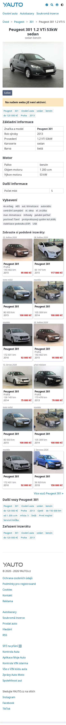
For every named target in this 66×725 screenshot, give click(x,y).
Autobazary (27, 13)
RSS (5, 635)
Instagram (9, 697)
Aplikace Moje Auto (14, 657)
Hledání (7, 629)
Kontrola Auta (11, 651)
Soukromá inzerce (48, 13)
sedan (40, 110)
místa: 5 (24, 515)
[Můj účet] (57, 4)
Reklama (8, 601)
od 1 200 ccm (10, 515)
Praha (24, 115)
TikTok (6, 708)
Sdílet (7, 93)
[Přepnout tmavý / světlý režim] (62, 4)
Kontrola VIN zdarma (15, 663)
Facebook (8, 703)
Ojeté (40, 510)
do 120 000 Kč (11, 115)
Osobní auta (10, 13)
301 (31, 22)
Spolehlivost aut (12, 680)
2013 (32, 115)
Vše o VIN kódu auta (15, 669)
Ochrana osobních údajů (18, 578)
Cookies (7, 589)
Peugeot (19, 22)
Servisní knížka (11, 520)
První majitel (45, 515)
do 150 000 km (53, 510)
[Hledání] (51, 4)
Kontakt (7, 595)
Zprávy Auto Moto (13, 675)
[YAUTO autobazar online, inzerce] (12, 4)
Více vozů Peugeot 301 (48, 493)
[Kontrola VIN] (46, 4)
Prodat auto (10, 623)
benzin (49, 110)
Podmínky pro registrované (19, 584)
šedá (33, 515)
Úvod (6, 22)
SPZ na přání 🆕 (12, 646)
